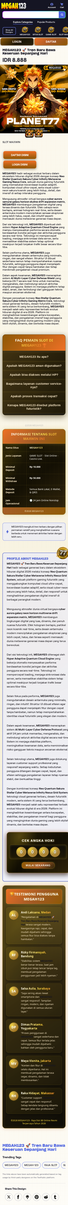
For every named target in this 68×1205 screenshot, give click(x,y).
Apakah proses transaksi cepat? (34, 396)
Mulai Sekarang (38, 865)
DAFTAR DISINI (20, 155)
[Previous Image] (2, 99)
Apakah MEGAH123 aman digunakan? (34, 365)
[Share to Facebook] (18, 1196)
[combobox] (31, 14)
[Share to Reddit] (46, 1196)
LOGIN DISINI (20, 164)
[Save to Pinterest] (37, 1196)
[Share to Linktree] (27, 1196)
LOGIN (17, 41)
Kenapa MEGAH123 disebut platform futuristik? (34, 407)
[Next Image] (65, 99)
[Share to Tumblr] (55, 1196)
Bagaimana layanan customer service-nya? (34, 385)
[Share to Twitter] (9, 1196)
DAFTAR (51, 41)
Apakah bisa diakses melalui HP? (34, 374)
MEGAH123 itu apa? (34, 356)
